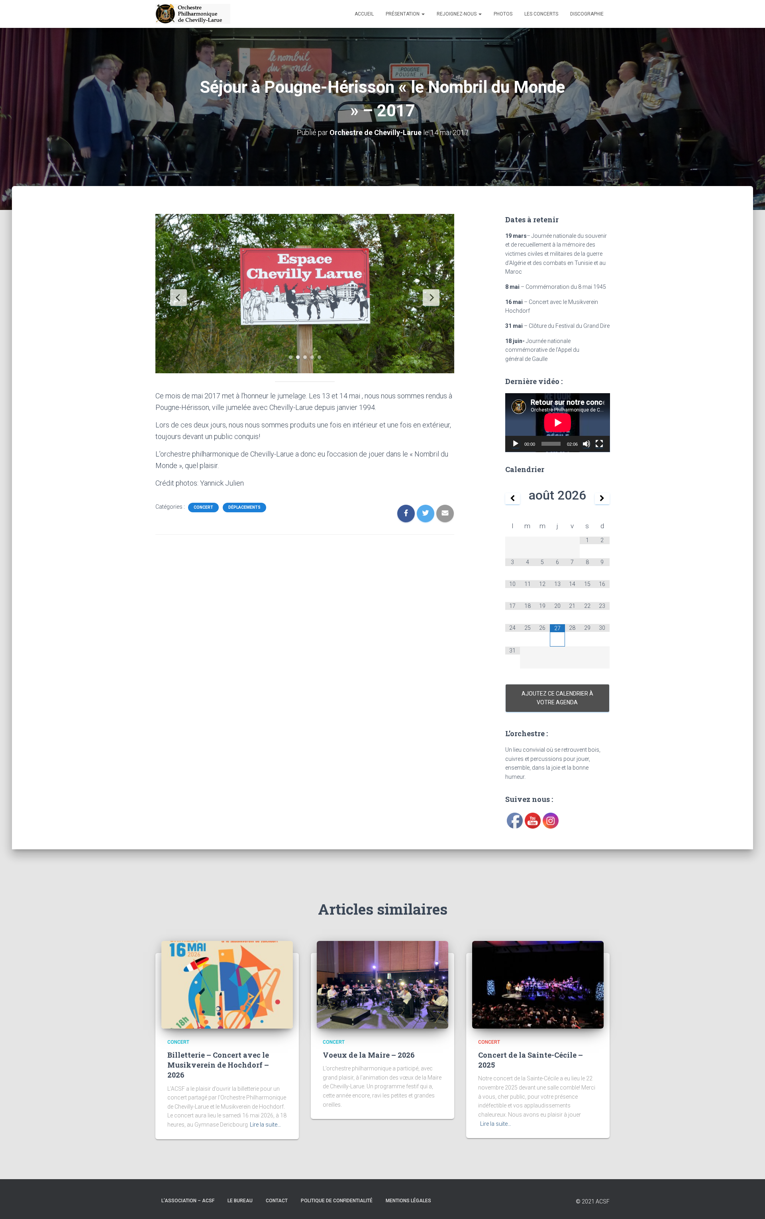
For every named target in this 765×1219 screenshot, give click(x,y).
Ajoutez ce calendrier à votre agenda (557, 698)
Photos (503, 14)
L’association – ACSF (187, 1200)
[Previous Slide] (178, 297)
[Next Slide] (431, 297)
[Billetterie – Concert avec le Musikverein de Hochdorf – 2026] (227, 984)
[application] (557, 422)
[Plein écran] (599, 444)
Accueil (364, 14)
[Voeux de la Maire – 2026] (382, 984)
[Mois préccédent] (512, 498)
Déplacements (244, 507)
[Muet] (586, 444)
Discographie (587, 14)
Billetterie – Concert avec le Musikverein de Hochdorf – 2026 (218, 1065)
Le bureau (240, 1200)
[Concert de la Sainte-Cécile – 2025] (538, 984)
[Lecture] (516, 444)
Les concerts (541, 14)
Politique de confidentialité (337, 1200)
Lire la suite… (265, 1124)
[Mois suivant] (602, 498)
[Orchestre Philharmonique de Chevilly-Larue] (192, 14)
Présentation (403, 14)
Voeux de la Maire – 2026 (369, 1055)
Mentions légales (408, 1200)
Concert (203, 507)
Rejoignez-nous (457, 14)
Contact (277, 1200)
